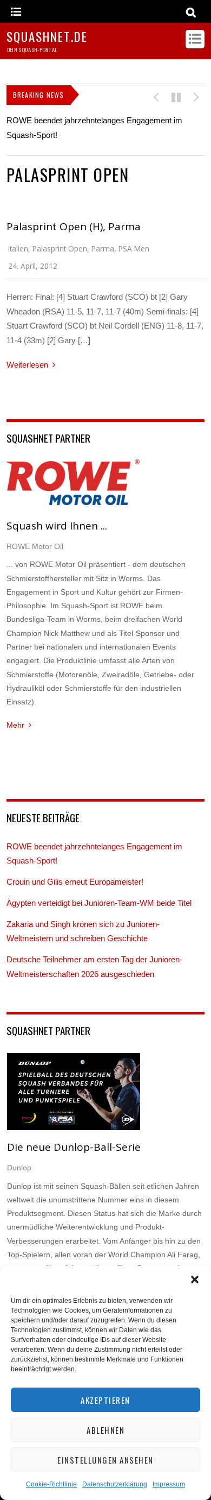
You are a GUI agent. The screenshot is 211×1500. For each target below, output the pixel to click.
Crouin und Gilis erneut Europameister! (74, 881)
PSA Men (133, 248)
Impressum (169, 1484)
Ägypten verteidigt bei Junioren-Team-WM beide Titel (99, 902)
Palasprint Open (59, 248)
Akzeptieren (105, 1400)
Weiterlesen (27, 364)
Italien (18, 248)
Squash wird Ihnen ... (56, 526)
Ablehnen (105, 1430)
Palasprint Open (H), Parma (73, 226)
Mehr (15, 725)
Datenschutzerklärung (114, 1484)
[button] (194, 1279)
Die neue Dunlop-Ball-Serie (74, 1147)
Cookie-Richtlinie (51, 1484)
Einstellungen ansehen (105, 1460)
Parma (102, 248)
